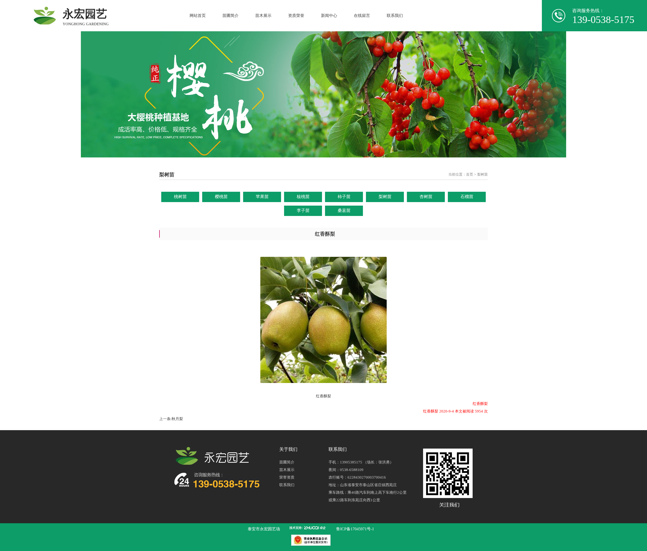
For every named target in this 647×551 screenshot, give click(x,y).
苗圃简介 (230, 15)
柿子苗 (344, 196)
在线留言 (362, 15)
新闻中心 (329, 15)
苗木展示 (263, 15)
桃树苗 (180, 196)
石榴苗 (466, 196)
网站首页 (198, 15)
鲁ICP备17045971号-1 (355, 529)
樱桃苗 (221, 196)
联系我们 (395, 15)
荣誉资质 (286, 477)
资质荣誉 (296, 15)
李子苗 (303, 210)
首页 (469, 174)
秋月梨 (177, 419)
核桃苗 (303, 196)
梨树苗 (385, 196)
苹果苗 (262, 196)
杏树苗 (426, 196)
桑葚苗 (344, 210)
